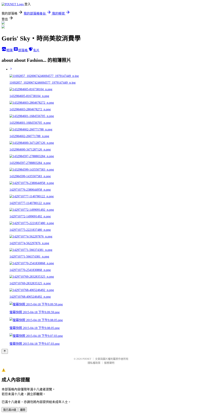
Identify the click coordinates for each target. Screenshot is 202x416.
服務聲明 (109, 362)
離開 (22, 409)
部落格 (23, 50)
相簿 (9, 50)
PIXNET (86, 358)
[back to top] (5, 351)
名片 (36, 50)
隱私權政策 (94, 362)
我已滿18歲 (9, 409)
